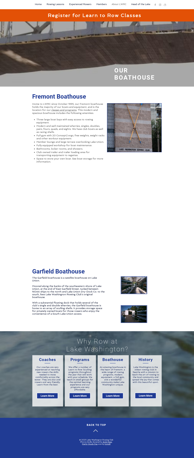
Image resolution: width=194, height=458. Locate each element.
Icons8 (107, 444)
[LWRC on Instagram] (160, 4)
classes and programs (64, 110)
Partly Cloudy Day (90, 444)
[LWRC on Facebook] (155, 4)
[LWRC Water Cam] (165, 4)
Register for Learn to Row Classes (94, 15)
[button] (134, 127)
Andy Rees (107, 442)
